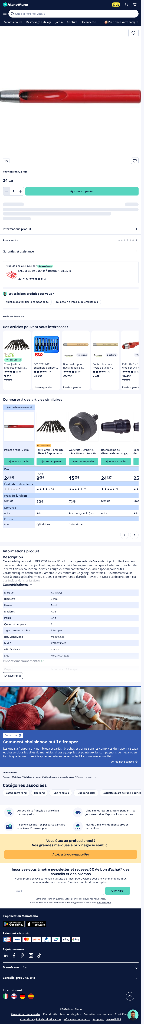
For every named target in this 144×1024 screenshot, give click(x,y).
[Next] (134, 535)
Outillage (16, 776)
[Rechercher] (12, 13)
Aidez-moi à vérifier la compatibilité (27, 302)
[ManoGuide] (133, 1015)
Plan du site (50, 1014)
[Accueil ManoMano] (56, 4)
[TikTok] (39, 955)
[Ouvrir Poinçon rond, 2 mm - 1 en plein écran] (70, 96)
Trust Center (122, 1014)
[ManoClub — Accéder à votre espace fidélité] (116, 4)
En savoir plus (104, 902)
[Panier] (135, 4)
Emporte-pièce (67, 776)
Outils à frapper (50, 776)
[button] (71, 272)
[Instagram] (31, 955)
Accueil (6, 776)
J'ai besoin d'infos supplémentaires (77, 302)
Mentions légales (70, 1014)
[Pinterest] (22, 955)
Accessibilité (113, 1019)
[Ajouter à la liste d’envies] (135, 160)
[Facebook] (14, 955)
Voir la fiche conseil (122, 761)
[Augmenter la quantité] (20, 191)
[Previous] (124, 535)
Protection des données (97, 1014)
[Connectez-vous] (126, 4)
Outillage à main (31, 776)
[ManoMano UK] (14, 996)
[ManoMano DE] (22, 996)
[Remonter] (130, 996)
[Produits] (5, 14)
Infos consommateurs (77, 1019)
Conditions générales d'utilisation (40, 1019)
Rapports (98, 1019)
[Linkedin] (5, 955)
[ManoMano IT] (5, 996)
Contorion (19, 315)
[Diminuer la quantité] (6, 191)
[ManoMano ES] (31, 996)
